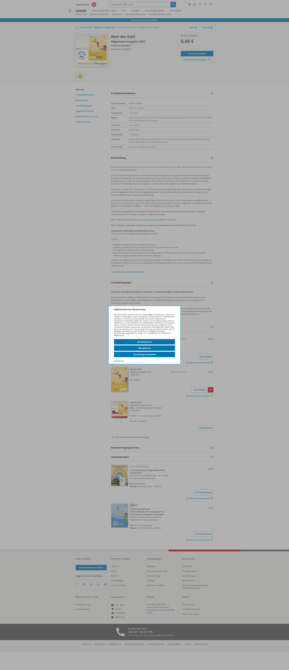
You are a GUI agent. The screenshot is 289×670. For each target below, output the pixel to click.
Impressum (119, 361)
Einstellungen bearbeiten (144, 354)
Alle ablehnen (144, 348)
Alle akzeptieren (144, 342)
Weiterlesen (119, 335)
